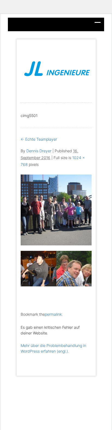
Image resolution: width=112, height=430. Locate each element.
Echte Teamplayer (39, 139)
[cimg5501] (56, 209)
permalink (53, 314)
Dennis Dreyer (38, 150)
